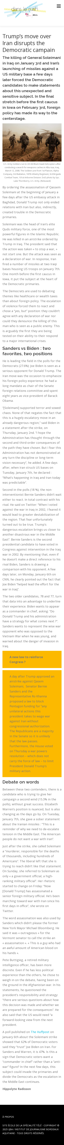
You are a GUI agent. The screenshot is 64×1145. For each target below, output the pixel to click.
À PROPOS (8, 1116)
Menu (58, 6)
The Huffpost (40, 1032)
